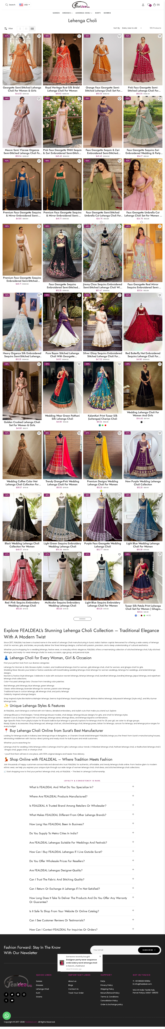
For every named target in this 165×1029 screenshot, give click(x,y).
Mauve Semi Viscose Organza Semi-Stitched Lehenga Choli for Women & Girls (22, 152)
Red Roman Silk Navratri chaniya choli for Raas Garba (143, 731)
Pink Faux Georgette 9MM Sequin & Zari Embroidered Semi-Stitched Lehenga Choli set (62, 152)
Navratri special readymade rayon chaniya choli (62, 793)
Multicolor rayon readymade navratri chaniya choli (102, 793)
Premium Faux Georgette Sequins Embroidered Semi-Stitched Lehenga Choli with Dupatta (22, 279)
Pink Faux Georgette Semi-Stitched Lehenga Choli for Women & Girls (143, 89)
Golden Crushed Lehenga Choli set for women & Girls (22, 424)
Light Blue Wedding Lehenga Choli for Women (142, 545)
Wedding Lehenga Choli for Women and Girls (143, 414)
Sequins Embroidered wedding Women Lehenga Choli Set (103, 669)
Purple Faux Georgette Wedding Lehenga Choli (102, 545)
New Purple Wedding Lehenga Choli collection (143, 483)
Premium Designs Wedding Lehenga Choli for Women (102, 483)
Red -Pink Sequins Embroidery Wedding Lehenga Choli (22, 604)
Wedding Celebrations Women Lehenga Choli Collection (62, 669)
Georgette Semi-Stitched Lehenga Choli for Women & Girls (22, 89)
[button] (10, 5)
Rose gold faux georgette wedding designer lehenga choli (22, 793)
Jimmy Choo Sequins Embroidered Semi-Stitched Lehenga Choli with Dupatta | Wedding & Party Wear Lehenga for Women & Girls (102, 286)
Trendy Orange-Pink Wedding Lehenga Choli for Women (62, 483)
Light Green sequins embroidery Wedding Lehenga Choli (62, 545)
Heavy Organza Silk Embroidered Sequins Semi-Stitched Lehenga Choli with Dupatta (22, 355)
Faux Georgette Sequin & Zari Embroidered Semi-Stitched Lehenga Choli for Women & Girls (102, 152)
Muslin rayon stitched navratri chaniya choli (143, 793)
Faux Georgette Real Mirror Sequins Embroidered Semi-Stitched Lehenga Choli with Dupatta (143, 286)
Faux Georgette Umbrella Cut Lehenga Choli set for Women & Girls (143, 214)
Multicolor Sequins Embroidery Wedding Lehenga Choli (62, 604)
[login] (143, 5)
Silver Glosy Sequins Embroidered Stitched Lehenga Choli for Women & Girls (102, 355)
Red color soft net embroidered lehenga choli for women (62, 731)
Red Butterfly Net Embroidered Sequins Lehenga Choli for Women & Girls (142, 355)
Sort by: (117, 28)
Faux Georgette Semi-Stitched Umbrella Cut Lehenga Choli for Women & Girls (102, 214)
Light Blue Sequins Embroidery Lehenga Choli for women (102, 604)
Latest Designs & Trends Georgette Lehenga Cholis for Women (142, 669)
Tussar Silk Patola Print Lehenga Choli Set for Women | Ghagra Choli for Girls (143, 607)
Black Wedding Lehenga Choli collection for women (22, 545)
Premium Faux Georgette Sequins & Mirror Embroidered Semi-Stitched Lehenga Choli (22, 214)
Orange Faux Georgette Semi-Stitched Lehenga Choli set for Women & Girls (102, 89)
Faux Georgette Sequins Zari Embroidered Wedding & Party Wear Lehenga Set (143, 152)
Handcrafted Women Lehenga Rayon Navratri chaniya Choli (22, 669)
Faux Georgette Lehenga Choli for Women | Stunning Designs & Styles (22, 731)
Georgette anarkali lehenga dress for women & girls (103, 731)
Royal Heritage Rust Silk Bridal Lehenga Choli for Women (62, 89)
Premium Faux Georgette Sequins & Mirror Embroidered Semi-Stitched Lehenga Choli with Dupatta (62, 214)
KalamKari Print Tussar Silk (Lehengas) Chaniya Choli (102, 417)
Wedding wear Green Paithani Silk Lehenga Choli (62, 417)
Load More (82, 806)
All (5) (148, 615)
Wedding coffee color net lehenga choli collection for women (22, 483)
